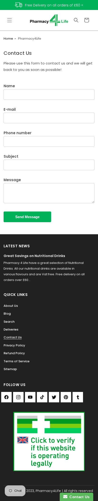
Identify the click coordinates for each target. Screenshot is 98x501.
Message (12, 179)
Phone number (17, 132)
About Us (11, 305)
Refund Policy (14, 353)
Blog (7, 313)
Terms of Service (16, 361)
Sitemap (10, 369)
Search (9, 321)
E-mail (10, 109)
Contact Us (13, 337)
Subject (11, 156)
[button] (9, 20)
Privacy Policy (14, 345)
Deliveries (11, 329)
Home (8, 38)
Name (9, 85)
